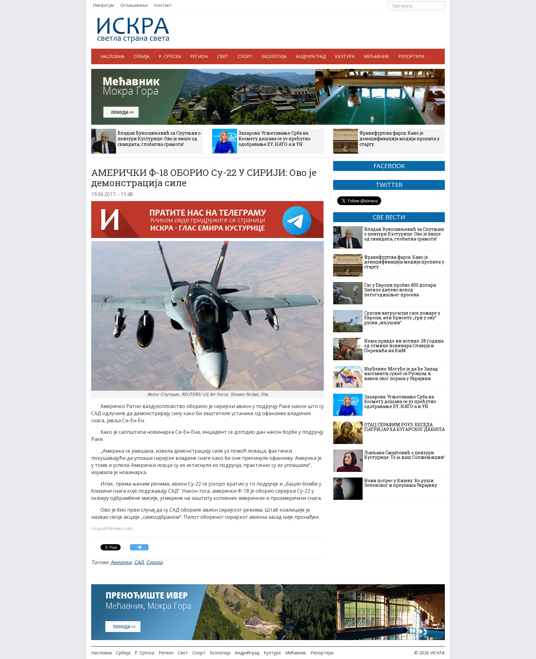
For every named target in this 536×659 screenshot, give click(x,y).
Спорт (245, 56)
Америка (121, 562)
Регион (199, 56)
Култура (345, 56)
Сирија (154, 562)
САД (139, 562)
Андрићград (311, 56)
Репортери (411, 56)
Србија (142, 56)
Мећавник (376, 56)
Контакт (163, 5)
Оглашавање (134, 5)
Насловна (112, 56)
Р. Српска (170, 56)
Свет (222, 56)
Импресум (103, 5)
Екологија (274, 56)
